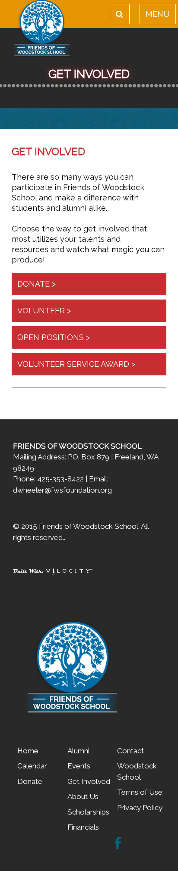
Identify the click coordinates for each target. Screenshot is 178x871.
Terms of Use (139, 792)
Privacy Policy (139, 807)
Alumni (78, 750)
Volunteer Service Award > (76, 363)
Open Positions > (53, 337)
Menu (157, 14)
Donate (29, 781)
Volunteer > (44, 310)
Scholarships (88, 812)
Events (78, 766)
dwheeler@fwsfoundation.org (62, 490)
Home (27, 750)
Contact (130, 750)
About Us (83, 796)
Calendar (32, 766)
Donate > (36, 283)
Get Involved (88, 781)
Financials (83, 827)
